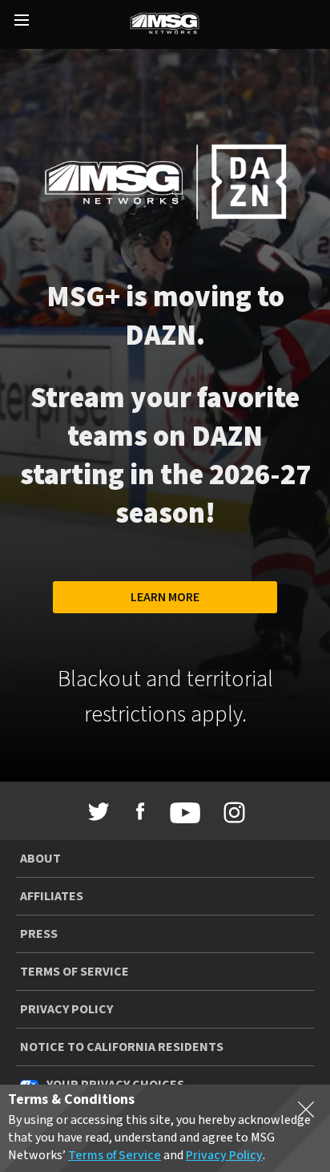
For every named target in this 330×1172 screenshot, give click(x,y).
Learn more (165, 597)
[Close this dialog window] (306, 1113)
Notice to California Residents (121, 1047)
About (40, 858)
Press (39, 934)
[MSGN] (164, 24)
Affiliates (51, 896)
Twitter (99, 811)
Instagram (231, 813)
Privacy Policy (66, 1009)
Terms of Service (74, 971)
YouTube (181, 813)
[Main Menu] (21, 21)
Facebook (140, 811)
